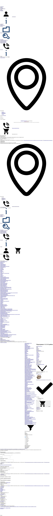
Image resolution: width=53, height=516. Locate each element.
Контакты (1, 49)
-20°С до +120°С (38, 361)
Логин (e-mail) (2, 454)
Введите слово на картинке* (4, 470)
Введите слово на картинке (4, 458)
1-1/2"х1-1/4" (38, 354)
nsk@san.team (4, 115)
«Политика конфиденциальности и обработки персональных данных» (9, 506)
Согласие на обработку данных (32, 506)
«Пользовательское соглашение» (23, 506)
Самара (3, 114)
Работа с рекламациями (3, 42)
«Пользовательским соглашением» (47, 140)
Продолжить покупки (3, 482)
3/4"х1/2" (37, 360)
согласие (8, 462)
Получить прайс (26, 121)
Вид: (37, 373)
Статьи (1, 9)
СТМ (37, 347)
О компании (2, 6)
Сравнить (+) (38, 407)
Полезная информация (3, 41)
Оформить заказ (8, 482)
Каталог (1, 7)
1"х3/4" (37, 352)
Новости (1, 24)
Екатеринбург (4, 113)
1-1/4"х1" (37, 355)
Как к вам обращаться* (3, 467)
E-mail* (1, 469)
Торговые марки (2, 25)
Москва (3, 197)
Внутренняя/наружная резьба (40, 364)
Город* (1, 139)
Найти (8, 337)
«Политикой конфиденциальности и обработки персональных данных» (33, 140)
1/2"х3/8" (37, 357)
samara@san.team (2, 497)
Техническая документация (4, 230)
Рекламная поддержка (3, 231)
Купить (49, 406)
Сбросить (26, 448)
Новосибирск (3, 112)
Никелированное (38, 350)
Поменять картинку (3, 460)
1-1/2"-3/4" (37, 353)
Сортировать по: (38, 371)
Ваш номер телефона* (3, 138)
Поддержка (1, 39)
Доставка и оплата (2, 8)
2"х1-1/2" (37, 358)
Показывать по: (38, 372)
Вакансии (1, 216)
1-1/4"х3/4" (37, 356)
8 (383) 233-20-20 (2, 57)
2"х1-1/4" (37, 359)
